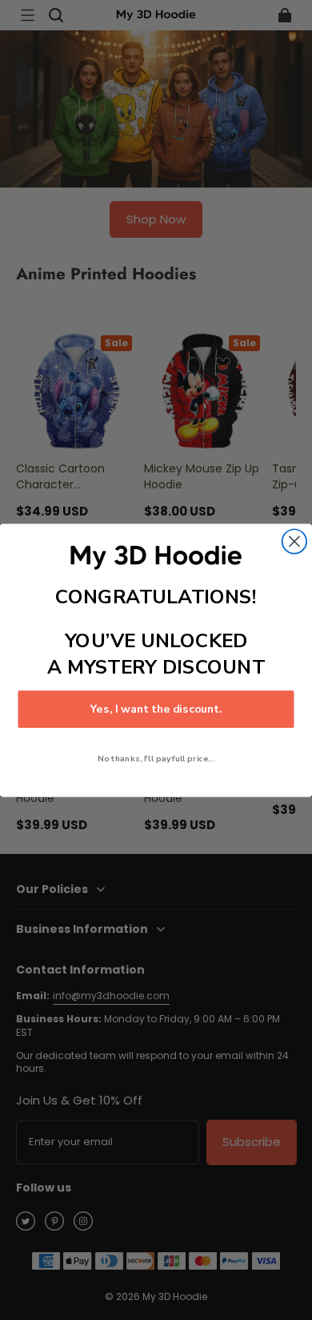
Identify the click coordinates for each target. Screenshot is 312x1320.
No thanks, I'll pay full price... (156, 758)
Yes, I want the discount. (156, 708)
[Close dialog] (294, 541)
